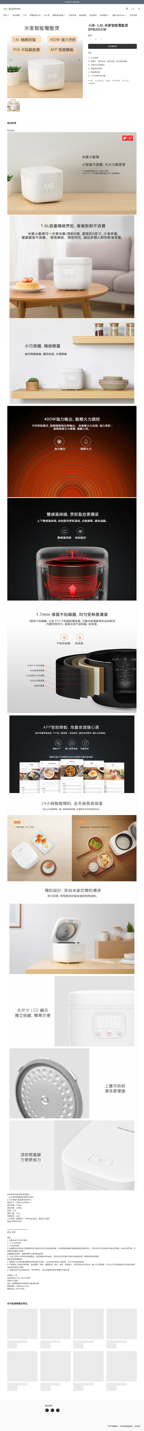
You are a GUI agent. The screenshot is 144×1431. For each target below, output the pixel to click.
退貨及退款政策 (128, 1426)
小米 (25, 15)
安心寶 (47, 15)
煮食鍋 (92, 83)
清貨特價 (72, 15)
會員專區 (93, 15)
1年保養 (116, 81)
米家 (108, 81)
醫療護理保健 (58, 15)
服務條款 (115, 1426)
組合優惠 (16, 15)
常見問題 (133, 15)
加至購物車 (112, 46)
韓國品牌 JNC (35, 15)
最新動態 (82, 15)
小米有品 (99, 81)
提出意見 (137, 1426)
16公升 (126, 81)
